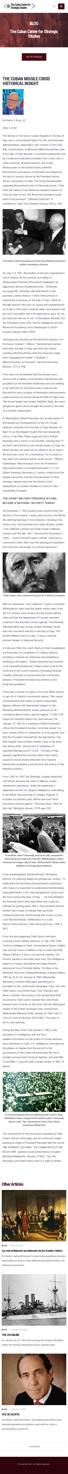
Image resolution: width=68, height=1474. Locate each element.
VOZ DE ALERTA (10, 1414)
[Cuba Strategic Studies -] (19, 6)
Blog (4, 1246)
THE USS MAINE (10, 1335)
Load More (34, 1446)
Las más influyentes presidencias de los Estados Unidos (32, 1250)
